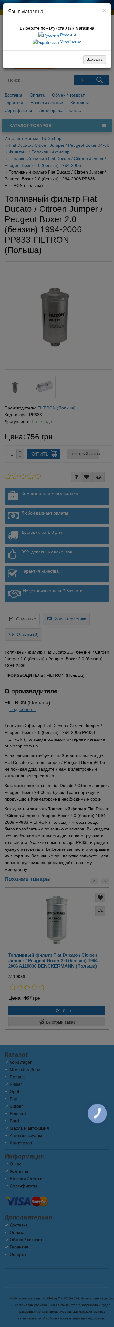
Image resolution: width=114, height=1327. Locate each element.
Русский (67, 34)
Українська (70, 41)
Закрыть (95, 59)
